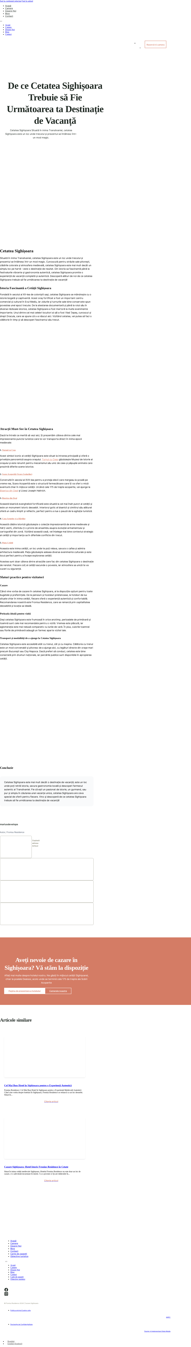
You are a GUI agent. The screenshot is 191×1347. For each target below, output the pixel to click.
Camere (9, 8)
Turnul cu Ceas (9, 450)
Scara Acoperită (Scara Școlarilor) (17, 474)
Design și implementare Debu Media (157, 1331)
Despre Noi (10, 11)
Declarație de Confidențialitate (21, 1324)
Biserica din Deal (9, 490)
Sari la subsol (27, 1)
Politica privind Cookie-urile (20, 1310)
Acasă (8, 5)
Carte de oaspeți (18, 1253)
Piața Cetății (7, 543)
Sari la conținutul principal (11, 1)
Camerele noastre (58, 991)
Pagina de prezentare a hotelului (25, 991)
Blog (7, 13)
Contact (9, 16)
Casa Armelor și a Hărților (13, 519)
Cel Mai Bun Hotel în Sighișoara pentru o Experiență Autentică (38, 1085)
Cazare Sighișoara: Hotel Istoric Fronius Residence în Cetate (36, 1166)
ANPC (168, 1317)
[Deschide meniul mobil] (1, 21)
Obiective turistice (19, 1256)
